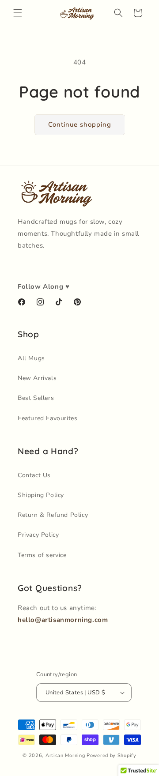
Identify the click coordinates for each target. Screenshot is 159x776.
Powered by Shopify (111, 755)
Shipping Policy (41, 495)
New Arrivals (37, 378)
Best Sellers (36, 398)
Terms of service (42, 555)
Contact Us (34, 475)
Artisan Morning (65, 755)
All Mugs (31, 358)
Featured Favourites (47, 418)
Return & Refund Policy (53, 515)
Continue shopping (79, 124)
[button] (17, 13)
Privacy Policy (38, 535)
